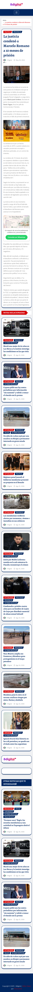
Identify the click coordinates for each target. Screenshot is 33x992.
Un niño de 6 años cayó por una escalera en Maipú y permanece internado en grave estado (16, 439)
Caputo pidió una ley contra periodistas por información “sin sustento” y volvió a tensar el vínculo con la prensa (16, 391)
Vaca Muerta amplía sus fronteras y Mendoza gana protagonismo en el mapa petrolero (14, 657)
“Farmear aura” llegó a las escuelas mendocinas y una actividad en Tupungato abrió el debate (16, 824)
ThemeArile (18, 989)
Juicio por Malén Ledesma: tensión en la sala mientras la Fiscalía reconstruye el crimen (15, 562)
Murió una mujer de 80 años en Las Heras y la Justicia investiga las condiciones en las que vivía (16, 349)
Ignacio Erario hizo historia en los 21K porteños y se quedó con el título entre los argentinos (16, 741)
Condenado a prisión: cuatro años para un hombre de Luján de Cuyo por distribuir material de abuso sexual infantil (16, 610)
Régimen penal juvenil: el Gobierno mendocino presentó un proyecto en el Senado (15, 480)
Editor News (26, 986)
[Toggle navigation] (16, 12)
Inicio (4, 20)
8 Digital (9, 60)
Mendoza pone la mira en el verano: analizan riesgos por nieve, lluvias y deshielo (15, 697)
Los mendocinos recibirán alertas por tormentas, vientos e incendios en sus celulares (16, 518)
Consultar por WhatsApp (16, 237)
